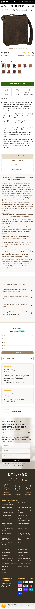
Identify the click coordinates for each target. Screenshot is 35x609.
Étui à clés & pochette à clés (25, 538)
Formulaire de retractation (9, 564)
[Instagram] (4, 2)
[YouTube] (7, 2)
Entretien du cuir (6, 552)
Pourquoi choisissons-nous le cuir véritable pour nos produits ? (14, 290)
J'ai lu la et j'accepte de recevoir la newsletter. (15, 464)
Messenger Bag (6, 516)
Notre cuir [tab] (17, 165)
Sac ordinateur (22, 528)
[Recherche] (6, 6)
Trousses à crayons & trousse (24, 511)
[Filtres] (3, 358)
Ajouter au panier (17, 84)
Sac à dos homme (23, 503)
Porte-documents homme (6, 534)
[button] (26, 53)
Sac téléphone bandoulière (5, 538)
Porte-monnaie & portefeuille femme (7, 511)
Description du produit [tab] (17, 155)
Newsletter (4, 555)
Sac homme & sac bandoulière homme (7, 503)
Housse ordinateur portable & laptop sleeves (25, 534)
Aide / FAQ (4, 566)
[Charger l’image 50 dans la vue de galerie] (17, 29)
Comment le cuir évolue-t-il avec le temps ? (15, 305)
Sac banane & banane (8, 519)
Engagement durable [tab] (17, 169)
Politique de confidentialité (17, 463)
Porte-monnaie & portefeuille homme (24, 519)
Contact (3, 572)
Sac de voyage (22, 516)
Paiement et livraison (7, 558)
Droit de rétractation (7, 561)
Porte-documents (23, 524)
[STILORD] (17, 6)
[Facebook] (2, 2)
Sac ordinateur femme (24, 508)
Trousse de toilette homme (6, 543)
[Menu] (2, 6)
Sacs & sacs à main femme (7, 529)
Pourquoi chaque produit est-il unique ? (16, 298)
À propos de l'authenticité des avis (14, 606)
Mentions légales (23, 566)
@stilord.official (6, 583)
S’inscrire (16, 460)
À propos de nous (23, 552)
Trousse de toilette (6, 508)
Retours (3, 569)
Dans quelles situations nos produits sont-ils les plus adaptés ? (15, 313)
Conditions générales (24, 564)
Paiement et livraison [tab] (17, 160)
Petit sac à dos (22, 543)
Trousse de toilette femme (6, 524)
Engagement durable (24, 558)
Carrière (20, 555)
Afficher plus (16, 411)
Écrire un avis (17, 353)
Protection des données (25, 561)
